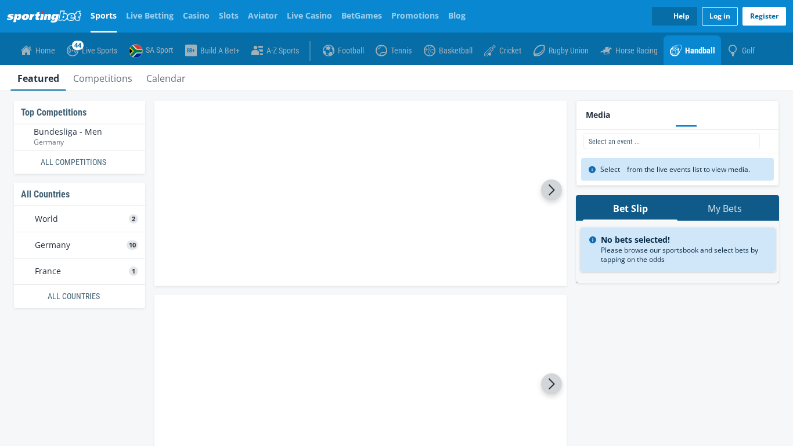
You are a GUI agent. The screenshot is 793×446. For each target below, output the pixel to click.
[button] (360, 134)
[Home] (46, 16)
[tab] (38, 78)
